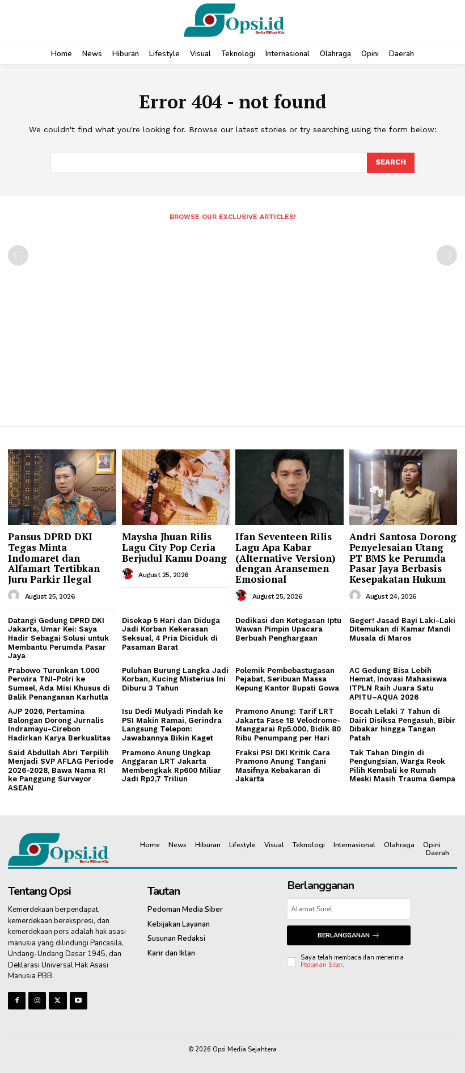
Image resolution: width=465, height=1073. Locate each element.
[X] (57, 1000)
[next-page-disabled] (447, 255)
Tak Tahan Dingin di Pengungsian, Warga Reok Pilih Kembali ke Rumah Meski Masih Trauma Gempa (402, 766)
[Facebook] (17, 1000)
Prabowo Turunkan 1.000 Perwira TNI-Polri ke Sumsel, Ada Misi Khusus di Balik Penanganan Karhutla (59, 683)
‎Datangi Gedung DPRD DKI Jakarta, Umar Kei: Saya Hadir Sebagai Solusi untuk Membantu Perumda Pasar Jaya (58, 638)
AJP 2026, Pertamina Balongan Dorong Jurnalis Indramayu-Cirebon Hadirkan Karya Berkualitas (59, 724)
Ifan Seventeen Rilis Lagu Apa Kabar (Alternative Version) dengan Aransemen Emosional (285, 558)
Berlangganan (344, 935)
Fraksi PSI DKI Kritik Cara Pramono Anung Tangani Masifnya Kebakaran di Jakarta (282, 766)
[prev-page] (18, 255)
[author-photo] (15, 596)
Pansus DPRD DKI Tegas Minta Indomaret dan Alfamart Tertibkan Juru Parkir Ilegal (54, 558)
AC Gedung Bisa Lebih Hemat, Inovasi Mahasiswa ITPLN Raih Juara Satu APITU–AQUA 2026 (398, 683)
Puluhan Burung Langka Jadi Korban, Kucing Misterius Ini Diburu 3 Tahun (175, 679)
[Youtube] (78, 1000)
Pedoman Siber (322, 965)
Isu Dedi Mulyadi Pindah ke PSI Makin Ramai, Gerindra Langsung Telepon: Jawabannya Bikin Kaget (172, 724)
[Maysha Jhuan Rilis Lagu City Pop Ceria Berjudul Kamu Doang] (176, 487)
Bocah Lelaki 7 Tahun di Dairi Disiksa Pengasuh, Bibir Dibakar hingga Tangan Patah (402, 724)
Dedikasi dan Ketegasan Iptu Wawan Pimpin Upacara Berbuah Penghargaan (288, 629)
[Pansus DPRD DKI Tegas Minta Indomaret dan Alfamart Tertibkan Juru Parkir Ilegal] (62, 487)
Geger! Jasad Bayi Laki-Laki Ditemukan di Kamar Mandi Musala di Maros (402, 629)
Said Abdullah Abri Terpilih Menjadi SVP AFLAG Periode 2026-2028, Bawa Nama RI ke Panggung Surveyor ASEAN (60, 770)
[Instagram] (37, 1000)
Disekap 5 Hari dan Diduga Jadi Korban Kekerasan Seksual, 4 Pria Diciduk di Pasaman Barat (171, 633)
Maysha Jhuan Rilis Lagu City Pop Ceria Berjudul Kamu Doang (174, 547)
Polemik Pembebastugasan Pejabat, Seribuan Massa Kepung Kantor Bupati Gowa (287, 679)
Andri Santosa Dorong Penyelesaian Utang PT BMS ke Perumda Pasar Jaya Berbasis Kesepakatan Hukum (402, 558)
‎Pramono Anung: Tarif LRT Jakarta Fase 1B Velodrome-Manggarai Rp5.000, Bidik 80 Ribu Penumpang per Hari (288, 724)
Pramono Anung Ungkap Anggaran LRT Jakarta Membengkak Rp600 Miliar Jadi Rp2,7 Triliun (171, 766)
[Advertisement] (232, 318)
